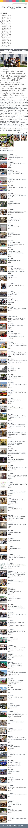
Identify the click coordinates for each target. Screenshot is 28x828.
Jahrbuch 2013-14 (6, 34)
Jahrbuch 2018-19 (6, 26)
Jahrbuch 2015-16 (6, 31)
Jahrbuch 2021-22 (6, 22)
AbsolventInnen (5, 47)
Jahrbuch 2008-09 (6, 42)
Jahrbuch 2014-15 (6, 33)
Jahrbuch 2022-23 (6, 20)
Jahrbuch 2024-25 (6, 17)
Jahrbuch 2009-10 (6, 40)
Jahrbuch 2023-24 (6, 19)
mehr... (9, 159)
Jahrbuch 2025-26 (6, 15)
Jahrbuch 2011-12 (6, 37)
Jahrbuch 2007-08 (6, 43)
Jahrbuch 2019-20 (6, 25)
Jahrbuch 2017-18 (6, 28)
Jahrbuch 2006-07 (6, 45)
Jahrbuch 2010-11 (6, 39)
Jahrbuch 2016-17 (6, 29)
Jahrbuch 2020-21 (6, 23)
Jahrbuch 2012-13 (6, 36)
